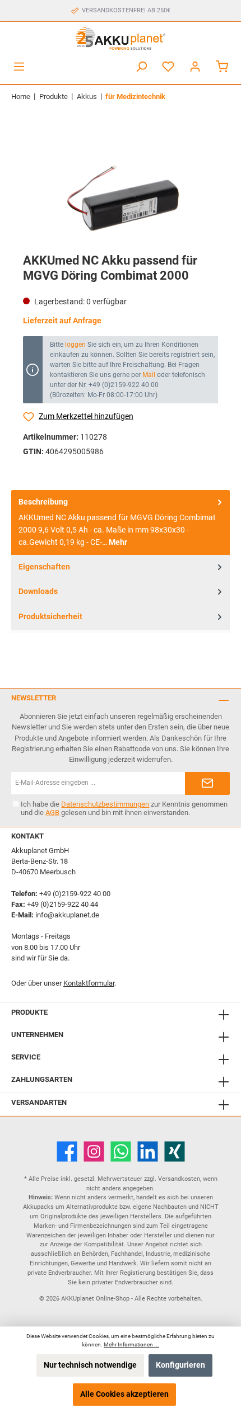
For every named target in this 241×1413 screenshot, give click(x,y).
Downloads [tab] (38, 591)
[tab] (120, 522)
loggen (75, 344)
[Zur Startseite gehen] (120, 38)
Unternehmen (37, 1034)
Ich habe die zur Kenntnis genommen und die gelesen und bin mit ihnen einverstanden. (124, 808)
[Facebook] (67, 1151)
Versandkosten (179, 1179)
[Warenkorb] (221, 66)
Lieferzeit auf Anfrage (62, 321)
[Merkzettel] (168, 66)
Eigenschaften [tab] (44, 567)
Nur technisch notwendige (90, 1365)
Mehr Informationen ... (131, 1344)
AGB (52, 812)
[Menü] (19, 66)
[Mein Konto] (195, 66)
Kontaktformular (88, 983)
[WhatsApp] (120, 1151)
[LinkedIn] (147, 1151)
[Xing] (174, 1151)
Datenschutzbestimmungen (105, 804)
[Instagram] (93, 1151)
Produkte (29, 1012)
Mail (148, 375)
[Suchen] (141, 66)
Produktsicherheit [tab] (50, 616)
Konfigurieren (180, 1365)
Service (25, 1057)
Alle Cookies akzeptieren (124, 1394)
